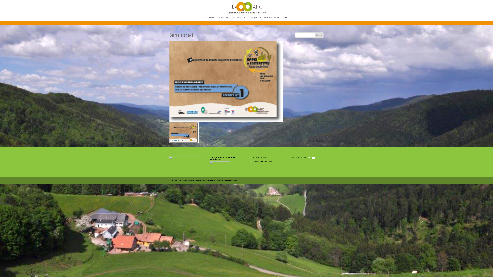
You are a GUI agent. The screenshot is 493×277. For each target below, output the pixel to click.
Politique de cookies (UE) (262, 161)
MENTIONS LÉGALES (260, 158)
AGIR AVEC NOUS (271, 18)
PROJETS (254, 18)
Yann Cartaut (200, 180)
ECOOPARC (210, 18)
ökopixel (210, 180)
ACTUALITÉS (224, 18)
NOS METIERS (239, 18)
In (313, 158)
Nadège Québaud (230, 180)
